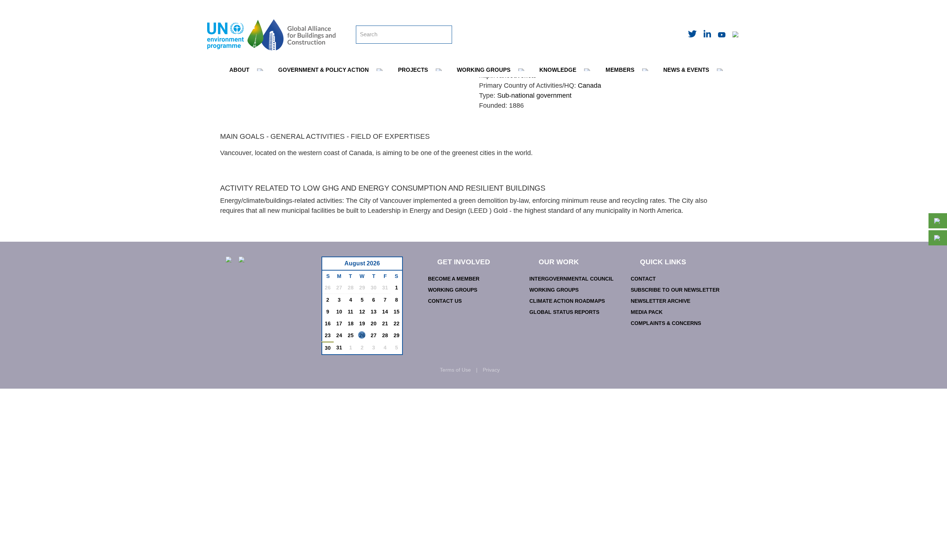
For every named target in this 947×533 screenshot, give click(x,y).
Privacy (491, 370)
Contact (643, 279)
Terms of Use (455, 370)
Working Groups (452, 290)
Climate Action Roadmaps (567, 301)
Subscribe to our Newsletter (675, 290)
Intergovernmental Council (571, 279)
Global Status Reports (564, 312)
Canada (589, 85)
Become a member (453, 279)
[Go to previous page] (331, 265)
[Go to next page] (394, 265)
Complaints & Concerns (666, 323)
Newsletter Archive (660, 301)
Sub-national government (534, 95)
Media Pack (647, 312)
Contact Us (445, 301)
